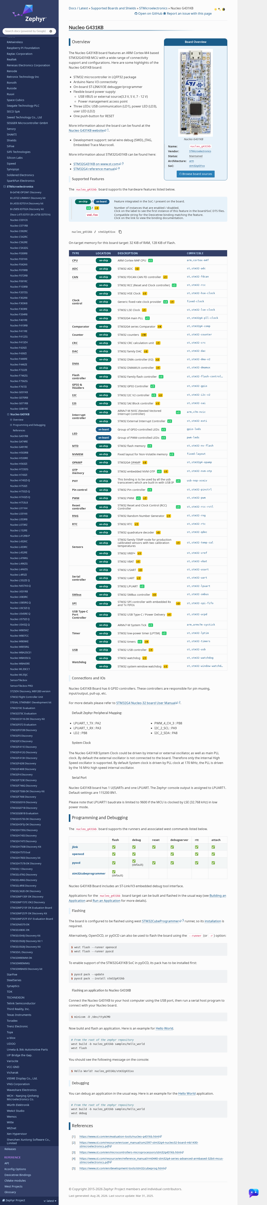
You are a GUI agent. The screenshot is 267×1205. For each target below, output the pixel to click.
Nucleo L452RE (18, 552)
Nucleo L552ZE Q (20, 580)
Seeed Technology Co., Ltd (24, 117)
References (19, 430)
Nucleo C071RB (19, 225)
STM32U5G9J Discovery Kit (25, 946)
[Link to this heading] (106, 28)
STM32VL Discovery (21, 952)
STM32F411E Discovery (23, 747)
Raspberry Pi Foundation (23, 48)
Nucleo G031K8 (19, 392)
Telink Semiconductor (21, 1003)
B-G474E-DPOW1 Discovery (25, 192)
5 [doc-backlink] (73, 1168)
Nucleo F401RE (18, 320)
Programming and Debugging (29, 425)
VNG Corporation (18, 1084)
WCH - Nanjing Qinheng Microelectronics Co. (23, 1097)
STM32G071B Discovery (23, 808)
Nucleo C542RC (19, 236)
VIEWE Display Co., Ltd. (22, 1078)
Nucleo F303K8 (18, 303)
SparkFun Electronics (21, 181)
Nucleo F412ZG (19, 336)
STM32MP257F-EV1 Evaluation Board (31, 919)
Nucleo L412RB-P (20, 536)
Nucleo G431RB (19, 436)
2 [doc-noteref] (179, 702)
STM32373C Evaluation (23, 713)
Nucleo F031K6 (18, 259)
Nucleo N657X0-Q (20, 585)
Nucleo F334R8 (18, 314)
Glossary (10, 1192)
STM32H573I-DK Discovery (25, 819)
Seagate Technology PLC (23, 105)
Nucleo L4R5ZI (18, 574)
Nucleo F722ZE (18, 370)
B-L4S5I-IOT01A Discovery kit (26, 203)
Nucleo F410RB (19, 325)
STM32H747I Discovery (23, 841)
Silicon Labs (15, 157)
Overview (18, 419)
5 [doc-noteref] (183, 920)
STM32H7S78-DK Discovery (25, 863)
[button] (50, 31)
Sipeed (11, 163)
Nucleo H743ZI (18, 475)
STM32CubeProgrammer (160, 921)
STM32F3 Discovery (21, 741)
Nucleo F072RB (19, 275)
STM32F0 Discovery (21, 735)
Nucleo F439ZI (18, 353)
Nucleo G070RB (19, 397)
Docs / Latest (78, 8)
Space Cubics (15, 100)
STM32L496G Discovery (23, 880)
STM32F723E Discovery (23, 780)
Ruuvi (10, 94)
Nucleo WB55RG (19, 647)
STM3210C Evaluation (22, 708)
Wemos (12, 1116)
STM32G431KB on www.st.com (96, 164)
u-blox (11, 1038)
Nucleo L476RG (19, 558)
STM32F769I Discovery (23, 796)
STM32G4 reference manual (94, 169)
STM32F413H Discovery (23, 758)
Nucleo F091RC (19, 281)
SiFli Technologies (18, 152)
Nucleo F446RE (18, 359)
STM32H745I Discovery (23, 835)
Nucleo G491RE (19, 447)
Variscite (12, 1061)
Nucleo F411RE (18, 331)
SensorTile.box (18, 680)
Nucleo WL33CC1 (20, 669)
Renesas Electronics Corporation (28, 65)
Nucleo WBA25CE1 (20, 652)
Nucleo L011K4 (18, 508)
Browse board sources (197, 174)
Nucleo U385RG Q (20, 602)
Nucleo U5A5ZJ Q (20, 624)
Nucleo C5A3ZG (19, 248)
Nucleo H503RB (19, 452)
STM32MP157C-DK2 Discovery (27, 902)
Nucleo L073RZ (18, 524)
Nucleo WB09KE (19, 641)
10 (144, 334)
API (6, 1163)
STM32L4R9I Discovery (23, 885)
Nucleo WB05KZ (19, 630)
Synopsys (13, 169)
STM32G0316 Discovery (23, 802)
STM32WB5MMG (20, 963)
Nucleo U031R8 (19, 591)
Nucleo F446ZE (18, 364)
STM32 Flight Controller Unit (26, 697)
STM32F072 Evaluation (23, 724)
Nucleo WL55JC (19, 674)
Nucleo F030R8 (18, 253)
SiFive (10, 146)
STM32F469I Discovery (23, 769)
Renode (12, 71)
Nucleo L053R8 (18, 519)
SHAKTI (12, 134)
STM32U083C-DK (20, 930)
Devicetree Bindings (17, 1175)
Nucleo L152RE (18, 530)
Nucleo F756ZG (19, 381)
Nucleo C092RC (19, 231)
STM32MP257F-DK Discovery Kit (28, 913)
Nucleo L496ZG (19, 563)
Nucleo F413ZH (19, 342)
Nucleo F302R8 (18, 297)
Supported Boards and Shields (113, 8)
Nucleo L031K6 (18, 513)
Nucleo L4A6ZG (19, 569)
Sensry (11, 129)
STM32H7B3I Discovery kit (25, 857)
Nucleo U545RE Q (20, 613)
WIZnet (11, 1128)
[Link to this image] (206, 139)
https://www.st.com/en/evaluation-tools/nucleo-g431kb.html (119, 1136)
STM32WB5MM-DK (21, 958)
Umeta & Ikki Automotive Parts (27, 1049)
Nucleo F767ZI (18, 386)
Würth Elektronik (18, 1105)
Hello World (164, 1028)
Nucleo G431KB (20, 414)
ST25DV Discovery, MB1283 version (30, 691)
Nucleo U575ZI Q (20, 619)
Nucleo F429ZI (18, 347)
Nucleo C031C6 (19, 220)
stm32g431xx (197, 165)
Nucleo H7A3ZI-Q (20, 497)
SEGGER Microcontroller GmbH (27, 123)
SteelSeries (14, 980)
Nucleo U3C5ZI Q (20, 608)
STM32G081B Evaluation (24, 813)
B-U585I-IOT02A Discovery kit (27, 209)
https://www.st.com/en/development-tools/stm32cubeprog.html (122, 1168)
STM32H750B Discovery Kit (25, 846)
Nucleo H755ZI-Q (20, 491)
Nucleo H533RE (19, 458)
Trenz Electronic (17, 1026)
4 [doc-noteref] (119, 168)
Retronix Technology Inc (23, 77)
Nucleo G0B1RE (19, 408)
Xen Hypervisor (17, 1134)
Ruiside (12, 88)
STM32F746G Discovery (23, 785)
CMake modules (15, 1180)
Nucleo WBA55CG (20, 658)
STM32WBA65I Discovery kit (26, 969)
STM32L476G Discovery (23, 874)
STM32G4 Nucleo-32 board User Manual (146, 703)
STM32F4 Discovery (21, 774)
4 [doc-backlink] (73, 1158)
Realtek (12, 59)
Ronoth (12, 82)
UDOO (11, 1044)
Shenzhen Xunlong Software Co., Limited (28, 1141)
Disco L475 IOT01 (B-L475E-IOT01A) (30, 214)
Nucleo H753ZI (18, 486)
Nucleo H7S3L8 (19, 502)
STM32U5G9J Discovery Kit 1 (26, 941)
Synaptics (13, 986)
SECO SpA (13, 111)
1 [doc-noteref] (108, 129)
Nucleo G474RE (19, 441)
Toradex (12, 1020)
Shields (11, 140)
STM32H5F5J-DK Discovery (25, 824)
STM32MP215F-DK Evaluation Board (31, 907)
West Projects (13, 1186)
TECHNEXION (15, 997)
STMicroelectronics (20, 186)
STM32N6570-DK (20, 924)
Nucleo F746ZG (19, 375)
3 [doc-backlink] (73, 1152)
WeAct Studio (15, 1111)
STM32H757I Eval (20, 852)
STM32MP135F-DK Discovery (26, 896)
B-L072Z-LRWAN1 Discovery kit (28, 198)
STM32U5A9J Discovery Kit (25, 935)
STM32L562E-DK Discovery (25, 891)
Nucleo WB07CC (19, 635)
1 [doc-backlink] (73, 1136)
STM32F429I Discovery (23, 763)
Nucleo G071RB (19, 403)
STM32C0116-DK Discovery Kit (27, 719)
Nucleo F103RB (19, 286)
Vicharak (12, 1072)
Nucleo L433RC (19, 547)
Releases (10, 1149)
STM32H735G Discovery (24, 830)
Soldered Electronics (20, 175)
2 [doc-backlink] (73, 1142)
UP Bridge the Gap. (19, 1055)
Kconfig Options (15, 1169)
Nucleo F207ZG (19, 292)
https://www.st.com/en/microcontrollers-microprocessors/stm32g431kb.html (130, 1152)
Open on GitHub (149, 13)
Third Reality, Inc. (18, 1009)
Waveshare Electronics (22, 1090)
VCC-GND (13, 1067)
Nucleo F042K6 (18, 264)
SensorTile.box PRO (21, 686)
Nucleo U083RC (19, 597)
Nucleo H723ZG (19, 469)
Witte (10, 1122)
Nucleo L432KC (19, 541)
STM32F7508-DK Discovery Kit (27, 791)
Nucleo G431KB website (86, 130)
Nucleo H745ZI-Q (20, 480)
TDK (9, 991)
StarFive (12, 974)
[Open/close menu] (5, 186)
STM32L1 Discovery (21, 869)
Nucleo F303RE (18, 309)
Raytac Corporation (19, 54)
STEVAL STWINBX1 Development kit (30, 702)
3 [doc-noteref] (123, 163)
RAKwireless (15, 42)
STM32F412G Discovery (23, 752)
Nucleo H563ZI (18, 463)
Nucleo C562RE (19, 242)
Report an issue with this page (189, 13)
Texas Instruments (19, 1015)
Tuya (10, 1032)
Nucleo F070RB (19, 270)
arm (191, 161)
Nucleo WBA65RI (20, 663)
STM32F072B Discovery (23, 730)
